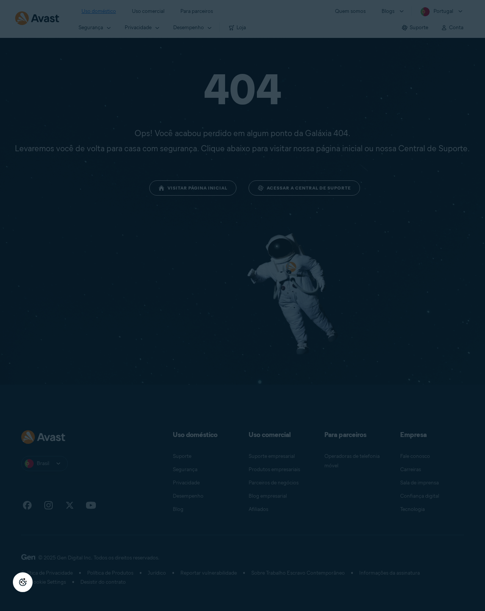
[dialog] (242, 305)
